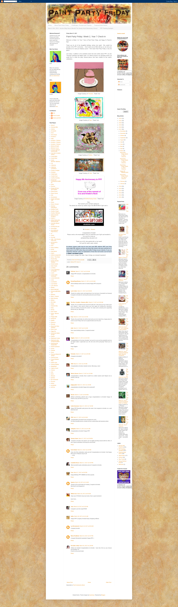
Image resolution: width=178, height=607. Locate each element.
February (122, 181)
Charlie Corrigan (55, 170)
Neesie (72, 394)
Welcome (121, 464)
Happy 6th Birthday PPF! (124, 172)
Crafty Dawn (54, 174)
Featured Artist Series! (100, 25)
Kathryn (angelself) (56, 255)
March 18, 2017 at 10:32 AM (81, 506)
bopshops (91, 595)
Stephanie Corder (55, 338)
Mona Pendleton (75, 536)
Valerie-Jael (54, 362)
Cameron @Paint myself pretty (55, 150)
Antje (52, 138)
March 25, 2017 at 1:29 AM (86, 545)
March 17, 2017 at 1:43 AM (84, 385)
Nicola (52, 309)
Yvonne (53, 370)
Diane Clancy (54, 193)
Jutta (90, 173)
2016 (120, 186)
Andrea (53, 129)
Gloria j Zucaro (74, 373)
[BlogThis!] (90, 260)
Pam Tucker (54, 311)
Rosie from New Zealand (55, 327)
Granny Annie (74, 438)
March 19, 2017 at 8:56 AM (86, 526)
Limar (52, 280)
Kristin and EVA (57, 118)
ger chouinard (54, 379)
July (121, 142)
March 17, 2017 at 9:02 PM (80, 472)
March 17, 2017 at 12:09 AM (96, 302)
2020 (120, 122)
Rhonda (53, 324)
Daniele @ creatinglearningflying (56, 181)
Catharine (53, 165)
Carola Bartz (54, 156)
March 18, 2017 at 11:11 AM (81, 516)
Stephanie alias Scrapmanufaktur (55, 341)
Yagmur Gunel (54, 368)
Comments (122, 84)
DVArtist (73, 271)
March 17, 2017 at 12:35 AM (83, 354)
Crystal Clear (54, 176)
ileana (52, 383)
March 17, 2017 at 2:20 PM (84, 449)
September (123, 137)
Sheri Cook (54, 329)
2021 (120, 120)
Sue (90, 120)
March (122, 150)
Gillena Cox (74, 493)
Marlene (53, 294)
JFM (72, 417)
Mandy (52, 287)
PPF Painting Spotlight (106, 28)
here (57, 106)
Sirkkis (90, 155)
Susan (52, 348)
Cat (52, 163)
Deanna (53, 186)
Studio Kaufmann (55, 346)
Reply (72, 276)
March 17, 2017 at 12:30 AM (82, 338)
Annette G (53, 136)
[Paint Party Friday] (122, 69)
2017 (120, 129)
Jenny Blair (54, 228)
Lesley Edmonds (55, 278)
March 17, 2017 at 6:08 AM (81, 394)
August (122, 140)
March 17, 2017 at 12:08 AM (85, 291)
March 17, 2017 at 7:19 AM (86, 406)
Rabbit (52, 320)
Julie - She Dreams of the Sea (56, 240)
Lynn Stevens (54, 285)
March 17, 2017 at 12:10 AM (81, 316)
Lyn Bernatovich (75, 526)
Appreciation (122, 455)
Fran (72, 472)
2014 (120, 190)
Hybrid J (53, 218)
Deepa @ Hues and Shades (55, 189)
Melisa (52, 300)
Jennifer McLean (55, 226)
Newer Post (70, 582)
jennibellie (53, 385)
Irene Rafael (74, 449)
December (123, 131)
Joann (52, 235)
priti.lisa (53, 387)
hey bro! (53, 381)
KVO (52, 245)
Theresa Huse (54, 357)
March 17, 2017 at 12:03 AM (83, 271)
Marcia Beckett (54, 289)
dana (52, 374)
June (121, 144)
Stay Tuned (121, 459)
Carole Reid (54, 158)
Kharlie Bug (54, 259)
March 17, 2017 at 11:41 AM (83, 428)
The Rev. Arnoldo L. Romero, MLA (79, 302)
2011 (120, 197)
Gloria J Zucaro (55, 204)
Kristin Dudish (56, 115)
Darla (52, 184)
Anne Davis (54, 134)
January (122, 183)
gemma (53, 377)
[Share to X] (92, 260)
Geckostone (54, 197)
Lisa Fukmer (54, 283)
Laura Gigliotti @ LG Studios (55, 270)
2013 (120, 192)
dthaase (53, 376)
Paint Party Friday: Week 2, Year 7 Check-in (124, 167)
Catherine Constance (53, 168)
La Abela (53, 267)
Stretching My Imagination (54, 344)
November (123, 133)
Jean (72, 506)
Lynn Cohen (74, 291)
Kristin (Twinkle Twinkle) (55, 261)
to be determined (55, 75)
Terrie (52, 352)
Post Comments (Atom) (79, 585)
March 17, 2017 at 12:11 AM (81, 328)
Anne (52, 132)
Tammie (53, 350)
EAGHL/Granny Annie (90, 198)
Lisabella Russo (75, 462)
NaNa (52, 304)
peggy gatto (74, 385)
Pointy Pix (53, 318)
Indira (72, 516)
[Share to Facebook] (93, 260)
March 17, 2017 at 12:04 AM (88, 281)
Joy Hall (53, 237)
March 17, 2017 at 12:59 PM (86, 438)
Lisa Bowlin (54, 281)
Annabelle (53, 131)
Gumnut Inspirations (54, 206)
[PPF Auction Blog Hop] (123, 483)
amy (52, 372)
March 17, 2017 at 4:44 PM (86, 462)
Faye (72, 316)
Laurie (52, 273)
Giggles (73, 338)
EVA (54, 113)
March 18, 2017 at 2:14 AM (82, 482)
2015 (120, 188)
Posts (120, 82)
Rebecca (53, 322)
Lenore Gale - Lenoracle (54, 275)
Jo (51, 233)
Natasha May (54, 306)
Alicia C (53, 125)
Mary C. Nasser (55, 296)
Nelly (52, 307)
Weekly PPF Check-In (76, 262)
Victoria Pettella (55, 364)
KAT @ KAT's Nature (54, 243)
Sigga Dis (53, 331)
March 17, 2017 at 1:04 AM (80, 363)
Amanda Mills (54, 127)
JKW (72, 363)
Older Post (108, 582)
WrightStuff (53, 366)
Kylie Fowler (54, 266)
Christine (90, 93)
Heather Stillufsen (55, 213)
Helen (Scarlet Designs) (54, 215)
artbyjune (73, 428)
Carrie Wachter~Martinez (55, 160)
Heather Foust (54, 209)
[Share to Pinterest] (95, 260)
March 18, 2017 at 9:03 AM (84, 493)
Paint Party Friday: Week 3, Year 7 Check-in (124, 160)
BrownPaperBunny (76, 281)
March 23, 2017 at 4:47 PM (86, 536)
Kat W (52, 249)
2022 (120, 118)
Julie (72, 328)
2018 (120, 127)
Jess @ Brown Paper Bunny (54, 231)
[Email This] (88, 260)
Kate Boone (54, 251)
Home (50, 25)
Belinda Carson (55, 148)
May (121, 146)
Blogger (103, 595)
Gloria (52, 202)
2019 (120, 125)
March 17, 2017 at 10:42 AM (81, 417)
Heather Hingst (55, 211)
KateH (52, 253)
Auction (120, 457)
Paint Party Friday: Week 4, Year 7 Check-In (124, 154)
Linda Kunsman (75, 406)
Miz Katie (53, 302)
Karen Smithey (54, 247)
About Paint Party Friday (61, 25)
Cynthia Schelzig (55, 178)
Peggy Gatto (54, 316)
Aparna (73, 482)
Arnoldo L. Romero (90, 229)
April (121, 148)
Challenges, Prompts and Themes (81, 25)
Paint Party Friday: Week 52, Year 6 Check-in (124, 176)
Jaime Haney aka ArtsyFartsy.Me (55, 220)
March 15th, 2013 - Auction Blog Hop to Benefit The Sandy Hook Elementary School (72, 28)
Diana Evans (54, 191)
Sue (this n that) (75, 545)
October (122, 135)
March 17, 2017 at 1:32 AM (85, 373)
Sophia (53, 336)
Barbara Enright (55, 146)
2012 (120, 195)
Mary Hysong (54, 298)
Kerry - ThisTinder (55, 257)
